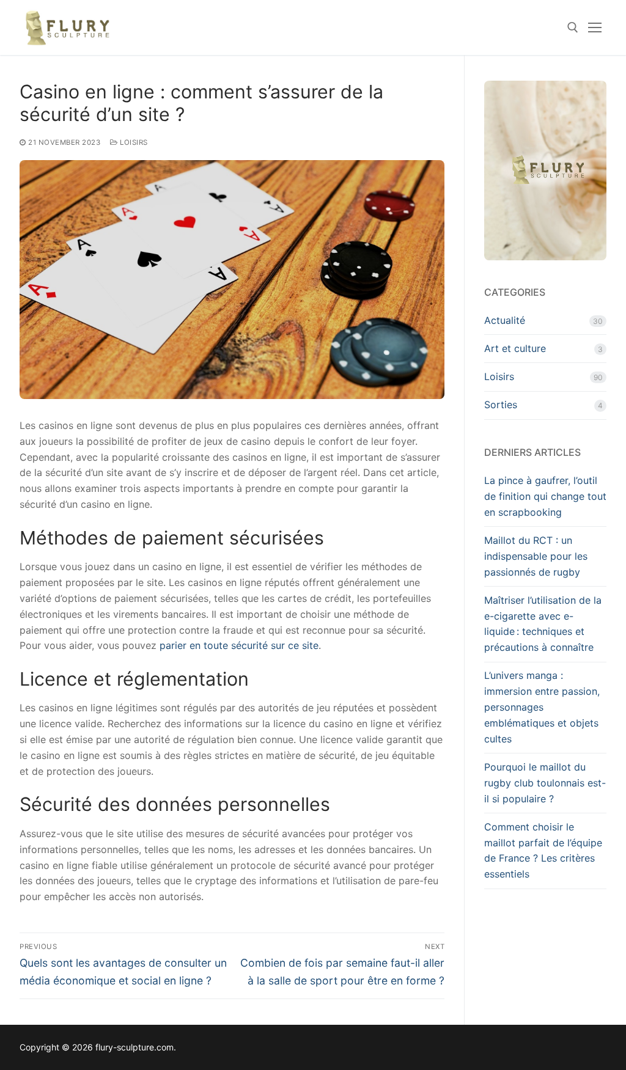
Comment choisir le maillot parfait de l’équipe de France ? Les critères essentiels (543, 851)
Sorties (500, 404)
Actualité (504, 320)
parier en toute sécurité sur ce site (239, 645)
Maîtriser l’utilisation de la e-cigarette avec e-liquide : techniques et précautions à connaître (543, 624)
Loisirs (133, 142)
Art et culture (515, 348)
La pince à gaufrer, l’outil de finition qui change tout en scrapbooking (545, 496)
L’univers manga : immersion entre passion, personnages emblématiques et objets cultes (542, 707)
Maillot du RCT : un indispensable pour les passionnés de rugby (535, 556)
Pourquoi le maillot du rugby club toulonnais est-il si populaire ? (545, 783)
